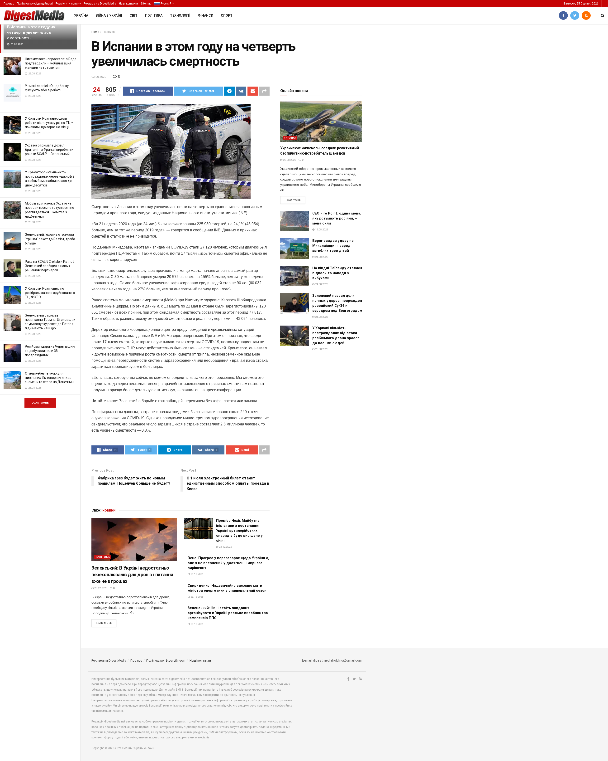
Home (95, 32)
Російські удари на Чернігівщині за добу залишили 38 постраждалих (50, 351)
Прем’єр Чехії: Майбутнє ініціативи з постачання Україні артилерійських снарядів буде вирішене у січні (239, 530)
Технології (180, 15)
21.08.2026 (321, 257)
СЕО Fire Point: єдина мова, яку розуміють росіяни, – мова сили (336, 218)
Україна (81, 15)
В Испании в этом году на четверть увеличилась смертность (31, 32)
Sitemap (146, 3)
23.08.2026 (321, 349)
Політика (153, 15)
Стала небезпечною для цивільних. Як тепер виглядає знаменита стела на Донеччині (49, 377)
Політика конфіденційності (35, 3)
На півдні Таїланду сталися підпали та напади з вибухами (337, 273)
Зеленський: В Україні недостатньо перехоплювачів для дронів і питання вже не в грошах (132, 574)
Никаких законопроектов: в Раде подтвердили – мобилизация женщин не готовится (50, 63)
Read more (104, 622)
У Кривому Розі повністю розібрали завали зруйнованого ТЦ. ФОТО (50, 293)
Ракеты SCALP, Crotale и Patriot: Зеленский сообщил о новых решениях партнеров (50, 266)
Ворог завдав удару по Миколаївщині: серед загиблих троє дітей (333, 246)
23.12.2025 (100, 588)
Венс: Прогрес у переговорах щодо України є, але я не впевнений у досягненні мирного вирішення (228, 563)
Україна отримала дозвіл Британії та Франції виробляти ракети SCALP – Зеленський (49, 149)
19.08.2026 (321, 229)
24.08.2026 (321, 284)
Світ (134, 15)
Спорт (227, 15)
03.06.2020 (98, 76)
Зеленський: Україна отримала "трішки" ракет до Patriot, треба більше (50, 239)
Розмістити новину (68, 3)
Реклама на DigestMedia (100, 3)
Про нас (9, 3)
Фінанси (205, 15)
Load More (40, 402)
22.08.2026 (289, 159)
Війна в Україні (109, 15)
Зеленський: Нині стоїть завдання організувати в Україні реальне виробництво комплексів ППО (228, 613)
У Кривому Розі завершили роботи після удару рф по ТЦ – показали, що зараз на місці (49, 123)
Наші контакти (128, 3)
